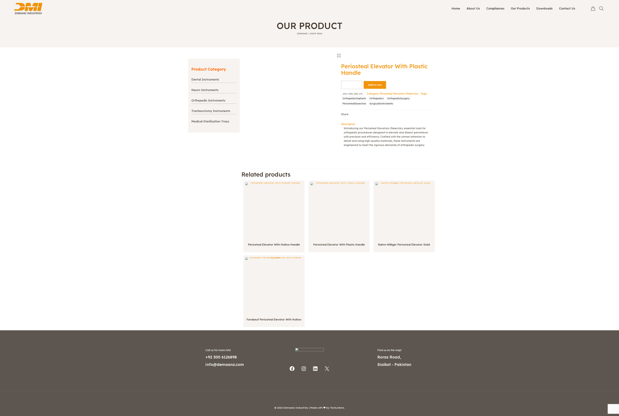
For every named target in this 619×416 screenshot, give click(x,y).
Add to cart (375, 85)
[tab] (388, 124)
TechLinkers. (337, 407)
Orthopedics (376, 98)
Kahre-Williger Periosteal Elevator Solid (404, 244)
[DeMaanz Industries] (28, 8)
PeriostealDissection (354, 103)
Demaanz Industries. (296, 407)
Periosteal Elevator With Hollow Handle (274, 244)
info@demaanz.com (224, 364)
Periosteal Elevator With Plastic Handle (339, 244)
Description (348, 124)
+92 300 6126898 (221, 357)
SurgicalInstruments (381, 103)
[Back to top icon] (309, 397)
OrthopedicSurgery (398, 98)
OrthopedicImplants (354, 98)
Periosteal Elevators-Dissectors (399, 93)
